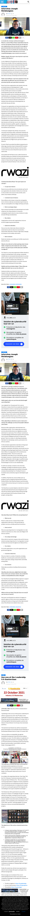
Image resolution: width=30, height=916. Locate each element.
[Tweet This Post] (11, 705)
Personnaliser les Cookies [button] (15, 914)
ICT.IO (9, 13)
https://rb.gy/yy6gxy (16, 887)
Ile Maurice (12, 284)
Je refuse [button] (17, 911)
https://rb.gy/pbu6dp (20, 883)
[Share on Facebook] (6, 37)
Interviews (19, 284)
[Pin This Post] (16, 37)
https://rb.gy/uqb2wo (21, 885)
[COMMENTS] (23, 37)
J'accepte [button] (23, 911)
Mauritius (18, 606)
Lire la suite (12, 911)
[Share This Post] (10, 37)
